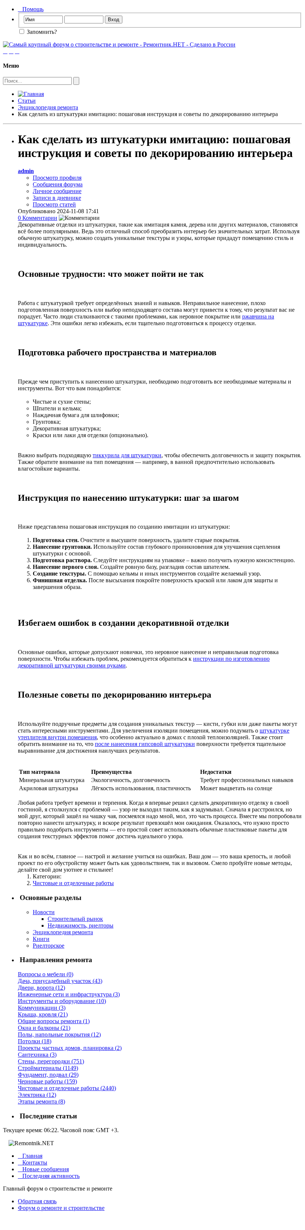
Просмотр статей (54, 204)
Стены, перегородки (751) (51, 1061)
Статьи (27, 100)
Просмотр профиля (57, 177)
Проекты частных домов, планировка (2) (70, 1048)
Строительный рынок (75, 919)
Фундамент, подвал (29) (48, 1075)
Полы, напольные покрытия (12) (59, 1034)
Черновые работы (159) (47, 1081)
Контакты (32, 1162)
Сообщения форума (58, 184)
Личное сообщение (57, 191)
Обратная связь (37, 1201)
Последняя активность (49, 1176)
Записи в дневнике (57, 198)
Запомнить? (41, 32)
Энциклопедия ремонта (48, 107)
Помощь (31, 9)
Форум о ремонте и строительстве (61, 1208)
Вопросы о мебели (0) (45, 974)
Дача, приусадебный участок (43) (60, 981)
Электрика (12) (37, 1095)
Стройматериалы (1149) (48, 1068)
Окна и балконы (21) (44, 1028)
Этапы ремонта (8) (41, 1101)
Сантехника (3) (37, 1054)
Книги (41, 939)
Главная (30, 1156)
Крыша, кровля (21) (43, 1014)
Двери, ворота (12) (41, 987)
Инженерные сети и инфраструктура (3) (69, 994)
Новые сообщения (43, 1169)
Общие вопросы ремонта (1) (54, 1021)
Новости (44, 912)
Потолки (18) (34, 1041)
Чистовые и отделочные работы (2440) (67, 1088)
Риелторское (48, 945)
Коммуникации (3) (41, 1008)
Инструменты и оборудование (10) (62, 1001)
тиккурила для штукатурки (127, 455)
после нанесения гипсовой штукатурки (145, 744)
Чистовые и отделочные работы (73, 883)
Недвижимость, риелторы (80, 925)
